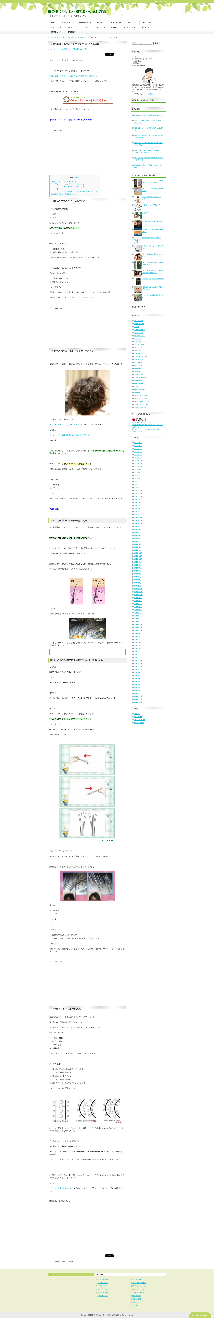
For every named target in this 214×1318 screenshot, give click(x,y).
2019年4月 (138, 541)
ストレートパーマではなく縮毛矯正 (63, 425)
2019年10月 (138, 523)
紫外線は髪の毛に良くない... (151, 238)
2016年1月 (138, 657)
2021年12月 (138, 461)
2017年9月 (138, 598)
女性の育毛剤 (138, 374)
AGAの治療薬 (138, 321)
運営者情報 (71, 32)
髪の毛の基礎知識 (80, 49)
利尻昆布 (114, 27)
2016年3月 (138, 651)
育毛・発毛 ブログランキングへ (142, 422)
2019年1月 (138, 550)
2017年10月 (138, 595)
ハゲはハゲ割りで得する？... (151, 205)
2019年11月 (138, 520)
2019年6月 (138, 535)
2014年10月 (138, 702)
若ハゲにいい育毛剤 (141, 395)
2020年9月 (138, 499)
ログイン (137, 714)
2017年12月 (138, 589)
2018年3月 (138, 580)
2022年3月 (138, 452)
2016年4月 (138, 648)
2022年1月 (138, 458)
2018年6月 (138, 571)
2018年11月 (138, 556)
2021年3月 (138, 481)
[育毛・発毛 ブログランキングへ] (139, 420)
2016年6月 (138, 642)
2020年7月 (138, 505)
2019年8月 (138, 529)
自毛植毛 (137, 392)
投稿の (138, 717)
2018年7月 (138, 568)
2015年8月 (138, 672)
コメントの (139, 720)
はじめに (100, 22)
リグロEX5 (138, 362)
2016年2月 (138, 654)
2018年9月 (138, 562)
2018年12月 (138, 553)
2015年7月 (138, 675)
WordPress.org (139, 723)
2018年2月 (138, 583)
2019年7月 (138, 532)
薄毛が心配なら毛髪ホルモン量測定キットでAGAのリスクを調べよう (148, 151)
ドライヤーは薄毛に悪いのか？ (61, 1188)
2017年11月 (138, 592)
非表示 (76, 177)
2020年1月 (138, 514)
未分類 (136, 386)
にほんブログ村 (137, 427)
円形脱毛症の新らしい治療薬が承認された (148, 115)
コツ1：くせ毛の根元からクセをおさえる (69, 187)
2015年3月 (138, 687)
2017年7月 (138, 604)
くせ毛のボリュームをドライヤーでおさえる (67, 184)
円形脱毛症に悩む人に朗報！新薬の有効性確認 (148, 166)
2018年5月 (138, 574)
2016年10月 (138, 630)
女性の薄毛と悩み (65, 49)
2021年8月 (138, 472)
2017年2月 (138, 619)
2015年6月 (138, 678)
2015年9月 (138, 669)
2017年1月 (138, 622)
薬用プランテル (147, 27)
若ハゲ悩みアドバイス (141, 401)
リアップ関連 (138, 359)
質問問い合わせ (56, 32)
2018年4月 (138, 577)
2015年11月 (138, 663)
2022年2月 (138, 455)
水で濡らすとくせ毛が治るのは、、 (64, 194)
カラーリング (138, 333)
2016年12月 (138, 625)
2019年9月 (138, 526)
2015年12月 (138, 660)
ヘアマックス (100, 27)
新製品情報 (138, 380)
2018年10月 (138, 559)
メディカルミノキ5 (140, 356)
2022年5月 (138, 446)
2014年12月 (138, 696)
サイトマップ (132, 22)
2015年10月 (138, 666)
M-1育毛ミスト (67, 22)
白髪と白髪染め (139, 389)
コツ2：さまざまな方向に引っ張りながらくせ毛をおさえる (76, 192)
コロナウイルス (139, 336)
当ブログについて (129, 27)
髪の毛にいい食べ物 (141, 404)
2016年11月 (138, 628)
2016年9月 (138, 633)
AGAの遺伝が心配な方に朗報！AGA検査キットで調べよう (148, 159)
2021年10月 (138, 467)
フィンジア (71, 27)
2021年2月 (138, 484)
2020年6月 (138, 508)
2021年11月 (138, 464)
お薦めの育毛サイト (84, 22)
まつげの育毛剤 (139, 330)
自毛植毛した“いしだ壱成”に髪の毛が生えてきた (149, 129)
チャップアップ (148, 22)
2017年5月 (138, 610)
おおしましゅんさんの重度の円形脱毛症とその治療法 (148, 144)
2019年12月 (138, 517)
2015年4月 (138, 684)
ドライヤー (53, 49)
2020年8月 (138, 502)
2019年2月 (138, 547)
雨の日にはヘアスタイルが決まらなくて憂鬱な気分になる (71, 76)
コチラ (150, 94)
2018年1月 (138, 586)
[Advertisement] (70, 149)
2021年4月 (138, 478)
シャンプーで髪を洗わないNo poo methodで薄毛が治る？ (148, 136)
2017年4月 (138, 613)
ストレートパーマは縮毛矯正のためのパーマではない (70, 435)
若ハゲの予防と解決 (141, 398)
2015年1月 (138, 693)
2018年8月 (138, 565)
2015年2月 (138, 690)
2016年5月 (138, 645)
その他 (136, 327)
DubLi (53, 22)
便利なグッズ (138, 365)
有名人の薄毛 (138, 383)
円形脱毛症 (138, 368)
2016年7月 (138, 639)
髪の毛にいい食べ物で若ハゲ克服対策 (77, 11)
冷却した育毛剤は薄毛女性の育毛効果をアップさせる (148, 122)
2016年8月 (138, 636)
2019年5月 (138, 538)
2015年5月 (138, 681)
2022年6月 (138, 443)
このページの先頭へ (200, 1315)
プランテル (138, 351)
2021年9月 (138, 470)
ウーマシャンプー (115, 22)
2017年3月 (138, 616)
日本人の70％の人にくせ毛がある (63, 182)
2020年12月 (138, 490)
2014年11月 (138, 699)
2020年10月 (138, 496)
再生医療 (137, 371)
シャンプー (138, 339)
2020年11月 (138, 493)
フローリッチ (85, 27)
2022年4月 (138, 449)
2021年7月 (138, 475)
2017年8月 (138, 601)
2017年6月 (138, 607)
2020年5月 (138, 511)
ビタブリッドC (56, 27)
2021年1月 (138, 487)
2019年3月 (138, 544)
